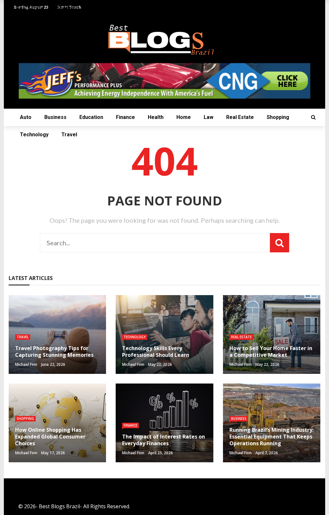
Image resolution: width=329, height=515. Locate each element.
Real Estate (240, 117)
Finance (125, 117)
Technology (34, 134)
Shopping (278, 117)
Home (183, 117)
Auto (25, 117)
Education (91, 117)
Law (208, 117)
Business (55, 117)
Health (156, 117)
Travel (69, 134)
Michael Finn (26, 364)
